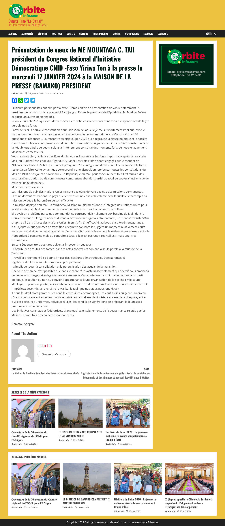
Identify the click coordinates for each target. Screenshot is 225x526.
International (100, 33)
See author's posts (54, 354)
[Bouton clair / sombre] (209, 33)
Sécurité (42, 33)
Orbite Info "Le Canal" (25, 21)
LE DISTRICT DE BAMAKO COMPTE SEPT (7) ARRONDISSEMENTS (80, 434)
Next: (115, 373)
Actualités (27, 33)
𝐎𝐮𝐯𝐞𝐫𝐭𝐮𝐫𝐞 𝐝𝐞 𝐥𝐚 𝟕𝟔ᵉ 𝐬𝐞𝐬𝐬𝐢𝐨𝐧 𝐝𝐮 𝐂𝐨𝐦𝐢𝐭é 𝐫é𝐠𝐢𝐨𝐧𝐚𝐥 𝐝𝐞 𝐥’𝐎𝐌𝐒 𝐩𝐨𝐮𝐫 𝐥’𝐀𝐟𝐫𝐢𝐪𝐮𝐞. (30, 436)
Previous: (45, 371)
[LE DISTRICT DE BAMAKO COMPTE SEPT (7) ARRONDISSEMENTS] (80, 413)
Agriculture (132, 33)
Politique (57, 33)
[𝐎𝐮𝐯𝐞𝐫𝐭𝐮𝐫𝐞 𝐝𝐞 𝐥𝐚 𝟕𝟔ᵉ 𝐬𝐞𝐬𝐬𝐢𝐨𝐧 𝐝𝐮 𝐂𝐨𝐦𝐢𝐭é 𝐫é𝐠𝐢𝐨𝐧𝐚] (33, 413)
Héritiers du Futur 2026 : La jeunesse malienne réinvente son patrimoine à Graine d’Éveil (127, 436)
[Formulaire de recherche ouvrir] (215, 34)
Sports (116, 33)
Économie (163, 33)
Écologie (148, 33)
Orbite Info (17, 93)
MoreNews (134, 522)
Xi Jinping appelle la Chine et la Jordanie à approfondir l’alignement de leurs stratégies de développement (188, 503)
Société (71, 33)
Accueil (12, 33)
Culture (83, 33)
